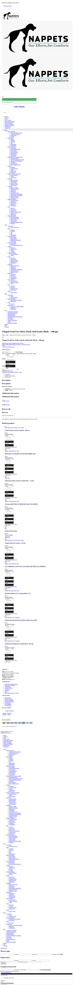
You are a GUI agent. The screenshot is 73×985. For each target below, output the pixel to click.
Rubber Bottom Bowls (16, 240)
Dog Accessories (11, 131)
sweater (12, 169)
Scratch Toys (13, 289)
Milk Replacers (14, 181)
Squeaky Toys (14, 213)
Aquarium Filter (11, 315)
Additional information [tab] (10, 376)
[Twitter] (68, 7)
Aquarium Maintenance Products (15, 316)
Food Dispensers (14, 152)
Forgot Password (8, 971)
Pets (6, 325)
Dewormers (13, 201)
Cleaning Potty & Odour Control (15, 157)
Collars (12, 176)
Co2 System (10, 319)
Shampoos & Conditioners (16, 195)
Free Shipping (8, 704)
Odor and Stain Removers (16, 161)
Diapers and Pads (14, 158)
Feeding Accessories (12, 320)
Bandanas (13, 167)
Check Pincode (19, 352)
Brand (3, 358)
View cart (10, 370)
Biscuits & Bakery (15, 217)
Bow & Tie (13, 172)
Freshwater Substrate (12, 323)
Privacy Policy (8, 120)
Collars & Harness (12, 252)
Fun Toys (13, 287)
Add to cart (5, 370)
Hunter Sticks (14, 135)
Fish (6, 310)
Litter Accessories (15, 282)
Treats (9, 291)
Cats (6, 224)
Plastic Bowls (14, 153)
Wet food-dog (14, 185)
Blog (6, 691)
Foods (9, 256)
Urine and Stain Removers (16, 245)
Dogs (6, 130)
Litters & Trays (11, 279)
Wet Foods (13, 263)
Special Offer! (4, 948)
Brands (6, 324)
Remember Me (55, 954)
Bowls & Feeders (12, 147)
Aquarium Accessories (13, 311)
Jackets (12, 250)
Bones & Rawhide (15, 218)
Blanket (12, 139)
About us (7, 117)
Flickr (9, 714)
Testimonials (7, 686)
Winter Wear (13, 171)
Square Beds (13, 144)
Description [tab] (7, 374)
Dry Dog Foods (14, 180)
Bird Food (22, 353)
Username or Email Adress (20, 969)
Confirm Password (23, 962)
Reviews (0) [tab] (7, 377)
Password (34, 954)
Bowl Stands (13, 148)
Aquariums (10, 318)
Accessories (10, 226)
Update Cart (3, 983)
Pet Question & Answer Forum (12, 693)
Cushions (13, 140)
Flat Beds (13, 141)
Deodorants (13, 191)
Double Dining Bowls (16, 149)
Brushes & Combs (15, 189)
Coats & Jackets (14, 168)
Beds (9, 228)
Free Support (8, 703)
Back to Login (15, 971)
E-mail (33, 960)
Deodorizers (13, 244)
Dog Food (10, 178)
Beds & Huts (11, 138)
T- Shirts (12, 251)
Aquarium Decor (11, 314)
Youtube (4, 713)
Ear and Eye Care (15, 192)
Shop (7, 335)
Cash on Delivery (9, 688)
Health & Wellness (12, 199)
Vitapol (34, 353)
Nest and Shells (14, 297)
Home (6, 116)
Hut (11, 232)
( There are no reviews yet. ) (8, 347)
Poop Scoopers (14, 163)
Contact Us (7, 128)
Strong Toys (13, 214)
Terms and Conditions (10, 121)
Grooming (10, 186)
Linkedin (4, 714)
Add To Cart (7, 447)
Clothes (9, 166)
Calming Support (14, 200)
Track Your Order (7, 6)
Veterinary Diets (14, 184)
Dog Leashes (13, 177)
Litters (12, 283)
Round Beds (13, 145)
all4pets (6, 451)
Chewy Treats (14, 219)
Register (2, 971)
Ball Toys (13, 208)
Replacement (8, 126)
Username (16, 954)
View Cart (3, 732)
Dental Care (13, 190)
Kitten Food (13, 259)
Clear (7, 367)
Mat (11, 143)
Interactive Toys (14, 288)
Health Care (10, 273)
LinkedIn (12, 372)
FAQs (6, 119)
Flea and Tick (14, 203)
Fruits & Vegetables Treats (16, 222)
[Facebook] (70, 7)
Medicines (13, 204)
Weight (3, 366)
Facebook (4, 372)
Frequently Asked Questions (11, 684)
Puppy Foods (14, 182)
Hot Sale (7, 327)
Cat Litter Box (14, 281)
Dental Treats (14, 221)
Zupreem (18, 617)
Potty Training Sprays (15, 164)
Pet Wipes (13, 162)
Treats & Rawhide (12, 215)
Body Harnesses (14, 175)
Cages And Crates (15, 227)
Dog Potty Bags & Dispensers (17, 159)
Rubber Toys (13, 210)
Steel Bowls (13, 155)
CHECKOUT (10, 983)
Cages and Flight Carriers (16, 132)
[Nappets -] (11, 19)
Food (9, 302)
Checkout (8, 732)
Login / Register (19, 106)
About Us (7, 690)
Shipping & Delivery (9, 125)
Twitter (8, 372)
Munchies (13, 223)
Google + (17, 372)
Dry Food (13, 258)
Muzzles (12, 136)
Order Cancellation (9, 124)
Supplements (13, 205)
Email (20, 372)
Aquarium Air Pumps (12, 312)
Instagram (9, 713)
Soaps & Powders (15, 196)
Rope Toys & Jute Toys (16, 212)
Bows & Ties (13, 249)
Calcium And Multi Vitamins (17, 306)
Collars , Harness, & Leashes (14, 173)
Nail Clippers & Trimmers (16, 194)
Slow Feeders (14, 154)
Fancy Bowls (14, 150)
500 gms (8, 404)
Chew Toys (13, 209)
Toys (9, 207)
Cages (12, 296)
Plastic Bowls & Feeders (16, 300)
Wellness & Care (14, 198)
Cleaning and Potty (12, 242)
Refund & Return (9, 122)
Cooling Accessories (15, 134)
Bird (6, 293)
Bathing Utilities (14, 187)
